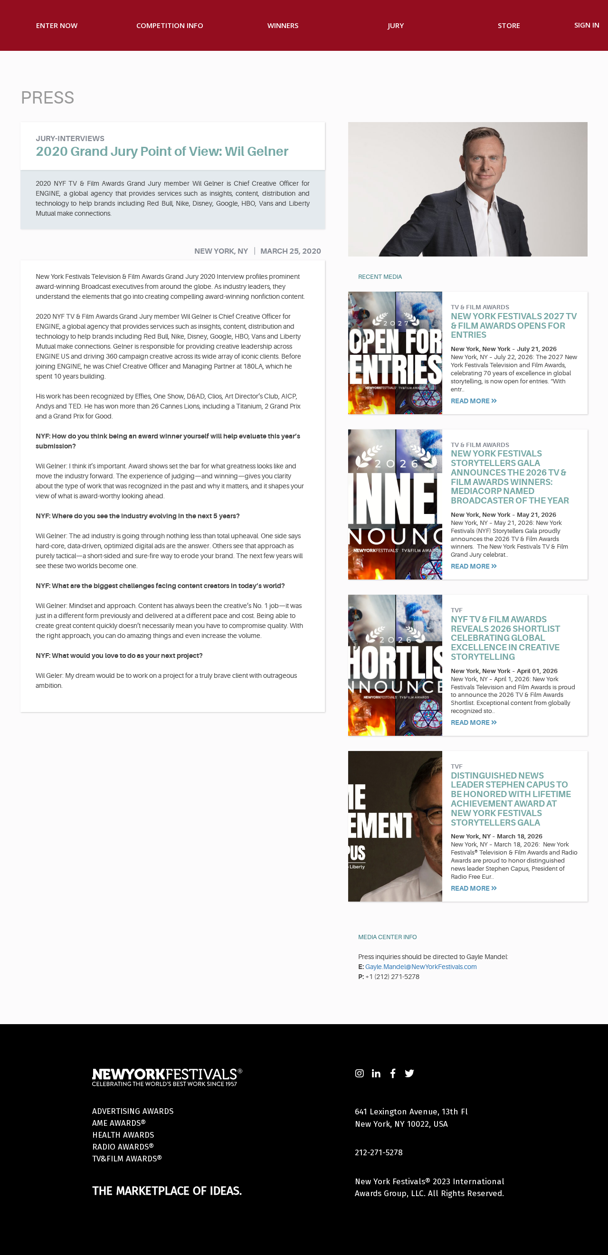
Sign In (586, 24)
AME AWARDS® (119, 1123)
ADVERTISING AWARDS (132, 1111)
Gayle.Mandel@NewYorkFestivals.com (421, 966)
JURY (396, 25)
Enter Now (56, 25)
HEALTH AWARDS (123, 1135)
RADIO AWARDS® (123, 1147)
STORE (509, 25)
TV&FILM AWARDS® (127, 1159)
